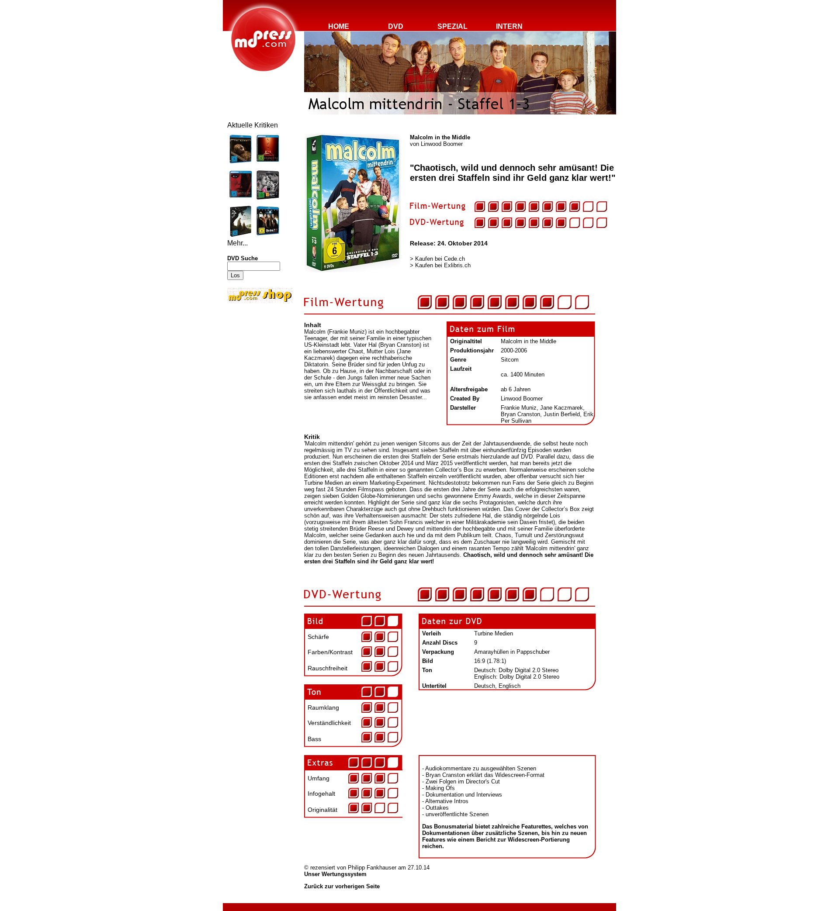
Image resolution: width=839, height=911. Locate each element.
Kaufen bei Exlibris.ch (443, 265)
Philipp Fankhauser (372, 867)
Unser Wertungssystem (335, 874)
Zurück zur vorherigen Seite (342, 886)
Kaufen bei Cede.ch (440, 258)
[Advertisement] (253, 363)
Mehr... (237, 243)
